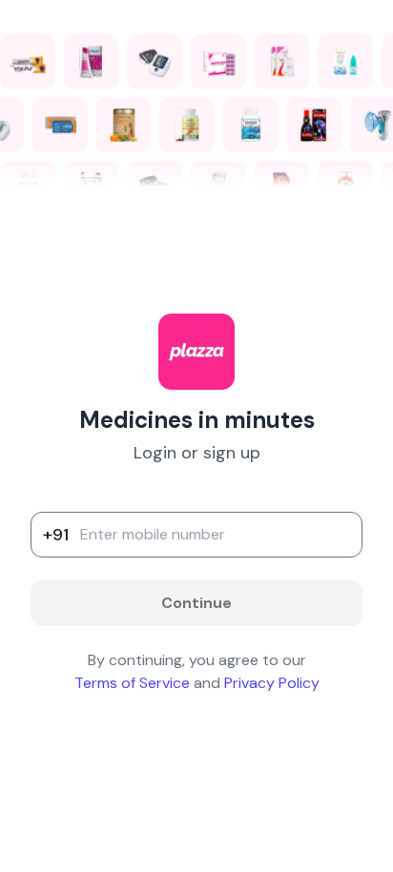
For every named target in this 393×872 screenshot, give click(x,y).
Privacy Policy (272, 683)
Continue (196, 603)
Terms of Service (132, 683)
